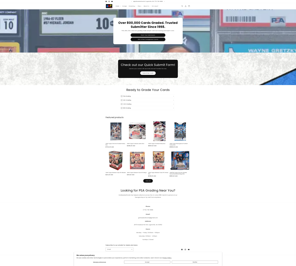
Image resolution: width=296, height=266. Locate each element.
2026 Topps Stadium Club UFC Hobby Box (158, 173)
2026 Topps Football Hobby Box (156, 143)
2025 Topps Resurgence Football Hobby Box (179, 144)
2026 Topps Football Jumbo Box (135, 143)
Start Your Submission (148, 35)
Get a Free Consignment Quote (148, 39)
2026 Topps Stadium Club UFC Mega (137, 172)
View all (148, 181)
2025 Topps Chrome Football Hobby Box (115, 144)
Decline (195, 262)
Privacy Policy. (167, 258)
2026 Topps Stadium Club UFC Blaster (116, 172)
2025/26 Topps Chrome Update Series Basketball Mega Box (178, 173)
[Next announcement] (164, 1)
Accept (147, 262)
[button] (118, 6)
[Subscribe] (131, 249)
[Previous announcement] (131, 1)
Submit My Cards (148, 73)
